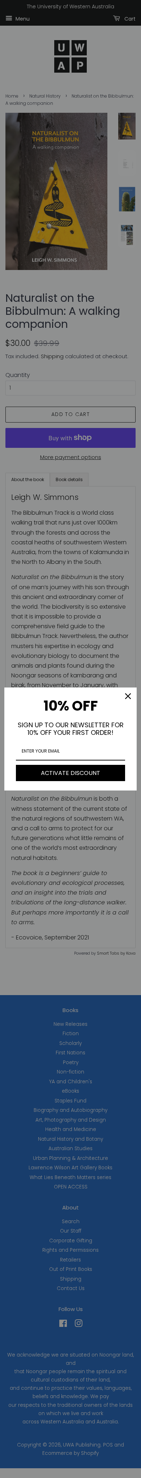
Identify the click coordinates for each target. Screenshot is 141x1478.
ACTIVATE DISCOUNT (70, 773)
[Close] (128, 696)
